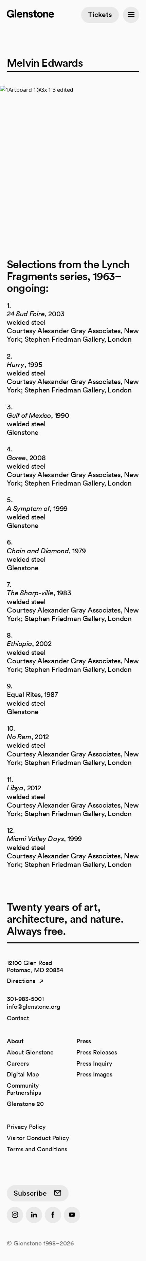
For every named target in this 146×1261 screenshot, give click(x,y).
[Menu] (131, 15)
